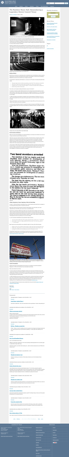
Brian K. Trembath (14, 14)
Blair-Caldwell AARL (44, 6)
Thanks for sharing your (16, 354)
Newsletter (55, 430)
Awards (54, 427)
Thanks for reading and (16, 379)
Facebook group (34, 280)
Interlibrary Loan (39, 455)
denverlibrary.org (39, 447)
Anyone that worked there (16, 390)
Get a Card (37, 453)
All (47, 45)
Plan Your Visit (38, 439)
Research (21, 6)
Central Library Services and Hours (7, 436)
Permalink (12, 299)
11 (34, 418)
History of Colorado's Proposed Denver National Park (52, 24)
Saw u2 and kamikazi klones (16, 338)
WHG (10, 289)
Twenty (11, 233)
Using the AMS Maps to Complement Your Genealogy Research (53, 37)
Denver (26, 6)
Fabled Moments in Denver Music (18, 233)
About (16, 6)
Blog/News (55, 435)
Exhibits (37, 444)
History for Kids (38, 437)
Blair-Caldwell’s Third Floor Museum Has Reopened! (51, 30)
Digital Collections (39, 430)
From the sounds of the (16, 402)
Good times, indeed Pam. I (17, 301)
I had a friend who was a (15, 366)
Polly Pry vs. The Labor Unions (52, 26)
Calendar (37, 442)
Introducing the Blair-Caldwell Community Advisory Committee (52, 33)
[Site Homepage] (8, 2)
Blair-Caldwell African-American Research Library (43, 450)
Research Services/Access (40, 432)
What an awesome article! (16, 311)
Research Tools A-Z (39, 427)
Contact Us (52, 6)
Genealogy (32, 6)
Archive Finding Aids (39, 435)
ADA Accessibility (56, 439)
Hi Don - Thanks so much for (17, 326)
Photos (37, 6)
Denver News (12, 286)
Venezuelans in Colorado (51, 39)
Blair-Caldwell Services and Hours (23, 436)
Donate (54, 432)
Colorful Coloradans (50, 48)
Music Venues (16, 289)
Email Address (53, 12)
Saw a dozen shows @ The (16, 413)
